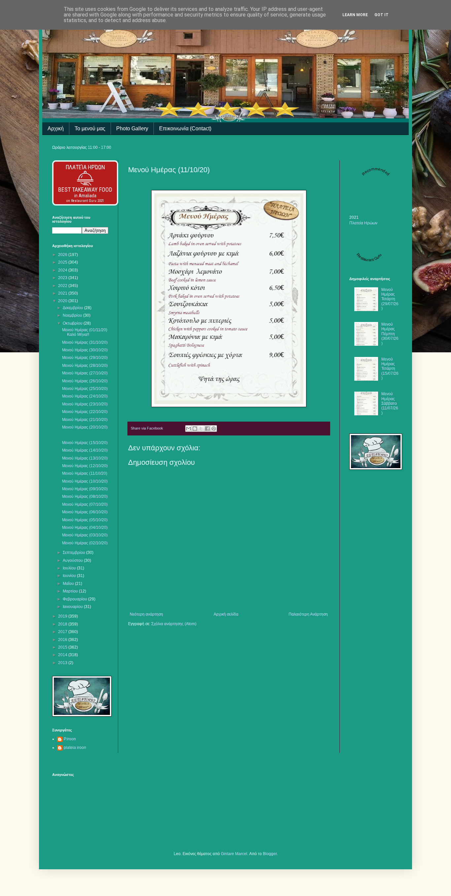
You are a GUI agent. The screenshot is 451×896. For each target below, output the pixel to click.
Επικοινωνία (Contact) (185, 128)
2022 (63, 285)
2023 (63, 277)
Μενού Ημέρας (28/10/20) (85, 365)
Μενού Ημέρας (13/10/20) (85, 458)
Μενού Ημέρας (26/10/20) (85, 381)
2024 (63, 270)
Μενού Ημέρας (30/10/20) (85, 350)
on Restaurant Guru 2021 (85, 201)
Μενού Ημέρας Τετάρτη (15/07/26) (390, 369)
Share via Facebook (147, 428)
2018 (63, 624)
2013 (63, 662)
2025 (63, 262)
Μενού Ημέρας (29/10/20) (85, 357)
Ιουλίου (70, 568)
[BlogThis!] (194, 428)
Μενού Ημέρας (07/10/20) (85, 504)
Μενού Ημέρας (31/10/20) (85, 342)
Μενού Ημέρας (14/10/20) (85, 450)
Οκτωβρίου (73, 323)
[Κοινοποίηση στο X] (201, 428)
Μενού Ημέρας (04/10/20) (85, 527)
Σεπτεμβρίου (74, 552)
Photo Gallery (132, 128)
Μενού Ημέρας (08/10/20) (85, 496)
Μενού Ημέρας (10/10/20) (85, 481)
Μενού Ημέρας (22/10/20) (85, 411)
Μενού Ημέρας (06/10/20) (85, 512)
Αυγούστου (73, 560)
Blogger (270, 853)
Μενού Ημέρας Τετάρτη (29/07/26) (390, 299)
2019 (63, 616)
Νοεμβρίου (73, 315)
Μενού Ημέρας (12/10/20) (85, 466)
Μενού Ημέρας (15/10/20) (85, 442)
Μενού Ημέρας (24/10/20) (85, 396)
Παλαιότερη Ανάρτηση (308, 614)
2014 (63, 655)
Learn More (355, 15)
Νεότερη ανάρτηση (146, 614)
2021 (63, 293)
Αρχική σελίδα (226, 614)
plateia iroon (75, 747)
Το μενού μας (90, 128)
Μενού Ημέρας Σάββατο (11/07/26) (389, 403)
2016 (63, 639)
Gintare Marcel (234, 853)
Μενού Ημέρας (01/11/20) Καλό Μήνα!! (84, 332)
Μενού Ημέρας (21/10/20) (85, 419)
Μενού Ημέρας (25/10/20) (85, 388)
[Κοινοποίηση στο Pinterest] (213, 428)
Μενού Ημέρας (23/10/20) (85, 404)
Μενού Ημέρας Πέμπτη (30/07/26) (390, 334)
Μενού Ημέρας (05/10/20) (85, 520)
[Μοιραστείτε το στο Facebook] (207, 428)
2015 (63, 647)
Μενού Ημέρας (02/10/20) (85, 543)
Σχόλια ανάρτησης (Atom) (173, 624)
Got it (381, 15)
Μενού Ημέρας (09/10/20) (85, 489)
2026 (63, 254)
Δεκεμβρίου (73, 307)
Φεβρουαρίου (75, 599)
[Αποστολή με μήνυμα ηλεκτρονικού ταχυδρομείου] (188, 428)
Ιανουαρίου (73, 606)
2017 (63, 631)
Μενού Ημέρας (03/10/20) (85, 535)
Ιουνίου (70, 575)
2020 (63, 301)
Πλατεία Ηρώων (85, 167)
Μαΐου (69, 583)
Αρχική (56, 128)
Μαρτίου (71, 591)
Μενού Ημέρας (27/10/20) (85, 373)
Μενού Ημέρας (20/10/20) (85, 427)
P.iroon (70, 739)
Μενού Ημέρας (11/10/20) (84, 473)
